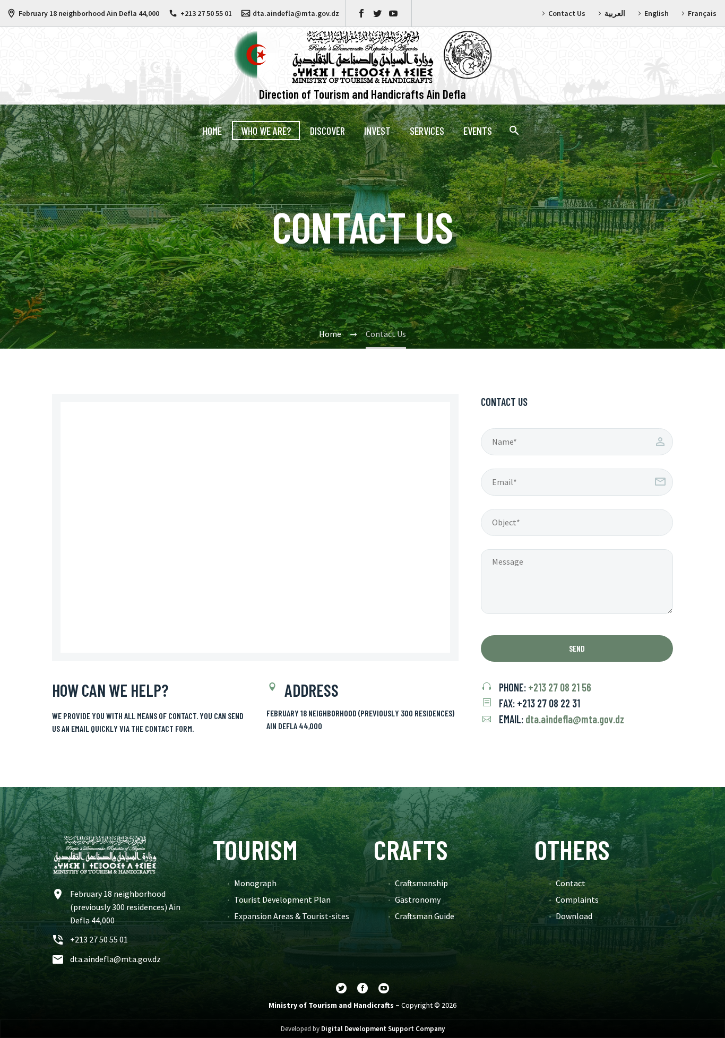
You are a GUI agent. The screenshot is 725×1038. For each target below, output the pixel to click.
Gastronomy (418, 899)
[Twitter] (377, 13)
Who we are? (266, 130)
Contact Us (566, 13)
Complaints (577, 899)
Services (427, 130)
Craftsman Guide (424, 916)
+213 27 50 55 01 (206, 13)
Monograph (255, 883)
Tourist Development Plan (282, 899)
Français (702, 13)
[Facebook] (361, 13)
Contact (570, 883)
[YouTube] (393, 13)
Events (477, 130)
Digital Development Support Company (383, 1028)
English (656, 13)
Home (212, 130)
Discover (327, 130)
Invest (377, 130)
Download (574, 916)
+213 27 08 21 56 (559, 687)
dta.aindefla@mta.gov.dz (296, 13)
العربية (615, 13)
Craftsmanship (421, 883)
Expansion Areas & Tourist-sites (291, 916)
